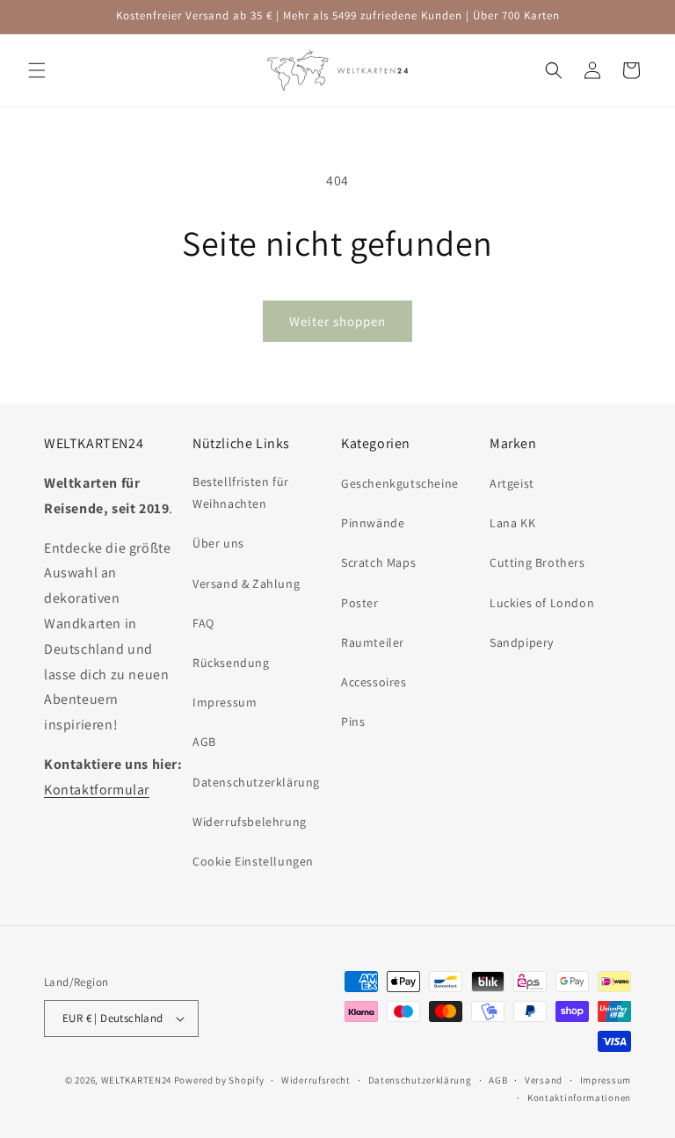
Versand (543, 1080)
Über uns (218, 543)
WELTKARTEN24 (136, 1080)
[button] (37, 70)
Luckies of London (542, 603)
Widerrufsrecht (316, 1080)
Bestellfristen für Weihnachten (240, 492)
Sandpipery (522, 642)
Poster (360, 603)
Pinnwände (372, 523)
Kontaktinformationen (579, 1097)
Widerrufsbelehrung (249, 822)
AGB (204, 742)
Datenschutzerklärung (256, 782)
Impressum (224, 702)
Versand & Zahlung (246, 583)
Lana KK (512, 523)
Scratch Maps (378, 562)
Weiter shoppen (337, 321)
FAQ (203, 623)
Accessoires (374, 682)
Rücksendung (231, 662)
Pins (353, 721)
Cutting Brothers (537, 562)
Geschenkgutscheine (400, 483)
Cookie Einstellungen (253, 861)
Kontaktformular (96, 789)
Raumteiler (372, 642)
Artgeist (512, 483)
